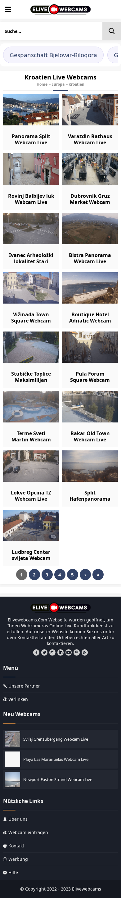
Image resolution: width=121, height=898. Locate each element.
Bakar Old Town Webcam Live (90, 436)
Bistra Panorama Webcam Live (90, 258)
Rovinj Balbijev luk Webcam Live (31, 199)
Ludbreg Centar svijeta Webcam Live (31, 558)
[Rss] (85, 652)
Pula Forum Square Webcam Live (90, 380)
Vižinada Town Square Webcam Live (31, 320)
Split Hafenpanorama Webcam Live (89, 499)
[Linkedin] (60, 652)
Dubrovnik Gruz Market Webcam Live (90, 202)
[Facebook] (36, 652)
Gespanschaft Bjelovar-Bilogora (53, 55)
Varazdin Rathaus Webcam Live (90, 139)
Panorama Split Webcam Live (31, 139)
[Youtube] (68, 652)
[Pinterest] (77, 652)
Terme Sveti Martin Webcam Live (31, 439)
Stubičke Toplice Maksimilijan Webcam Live (31, 380)
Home (42, 84)
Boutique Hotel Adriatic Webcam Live (90, 320)
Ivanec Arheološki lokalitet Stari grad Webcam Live (31, 261)
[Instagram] (52, 652)
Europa (58, 84)
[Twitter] (44, 652)
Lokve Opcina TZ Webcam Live (31, 496)
